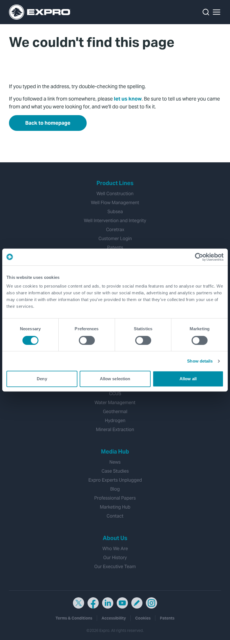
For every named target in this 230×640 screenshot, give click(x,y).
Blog (115, 489)
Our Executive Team (115, 567)
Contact (115, 516)
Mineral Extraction (115, 429)
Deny (42, 378)
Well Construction (115, 194)
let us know (128, 98)
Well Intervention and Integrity (115, 221)
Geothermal (115, 411)
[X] (78, 603)
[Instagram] (151, 603)
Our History (115, 558)
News (115, 462)
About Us (115, 538)
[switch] (87, 340)
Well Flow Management (115, 203)
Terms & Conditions (74, 618)
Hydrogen (115, 420)
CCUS (115, 394)
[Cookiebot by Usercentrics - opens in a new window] (199, 257)
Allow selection (115, 378)
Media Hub (115, 451)
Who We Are (115, 549)
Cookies (143, 618)
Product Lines (115, 183)
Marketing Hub (115, 507)
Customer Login (115, 239)
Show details (200, 361)
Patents (115, 247)
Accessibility (114, 618)
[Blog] (136, 603)
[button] (216, 12)
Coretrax (115, 230)
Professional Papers (115, 498)
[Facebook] (93, 603)
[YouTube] (122, 603)
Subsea (115, 212)
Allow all (188, 378)
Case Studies (115, 471)
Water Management (115, 403)
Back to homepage (47, 123)
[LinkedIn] (107, 603)
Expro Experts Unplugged (115, 480)
